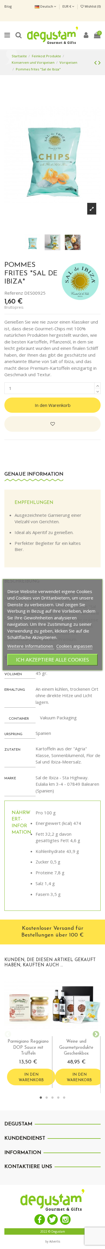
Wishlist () (92, 6)
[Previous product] (96, 62)
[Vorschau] (33, 1034)
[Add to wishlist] (52, 424)
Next (95, 1033)
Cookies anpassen (74, 646)
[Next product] (99, 62)
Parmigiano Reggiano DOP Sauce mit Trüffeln (28, 1047)
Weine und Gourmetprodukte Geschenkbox (76, 1047)
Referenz (13, 293)
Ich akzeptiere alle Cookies (52, 659)
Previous (7, 1033)
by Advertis (52, 1241)
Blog (8, 6)
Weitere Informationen (30, 646)
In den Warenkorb (53, 405)
